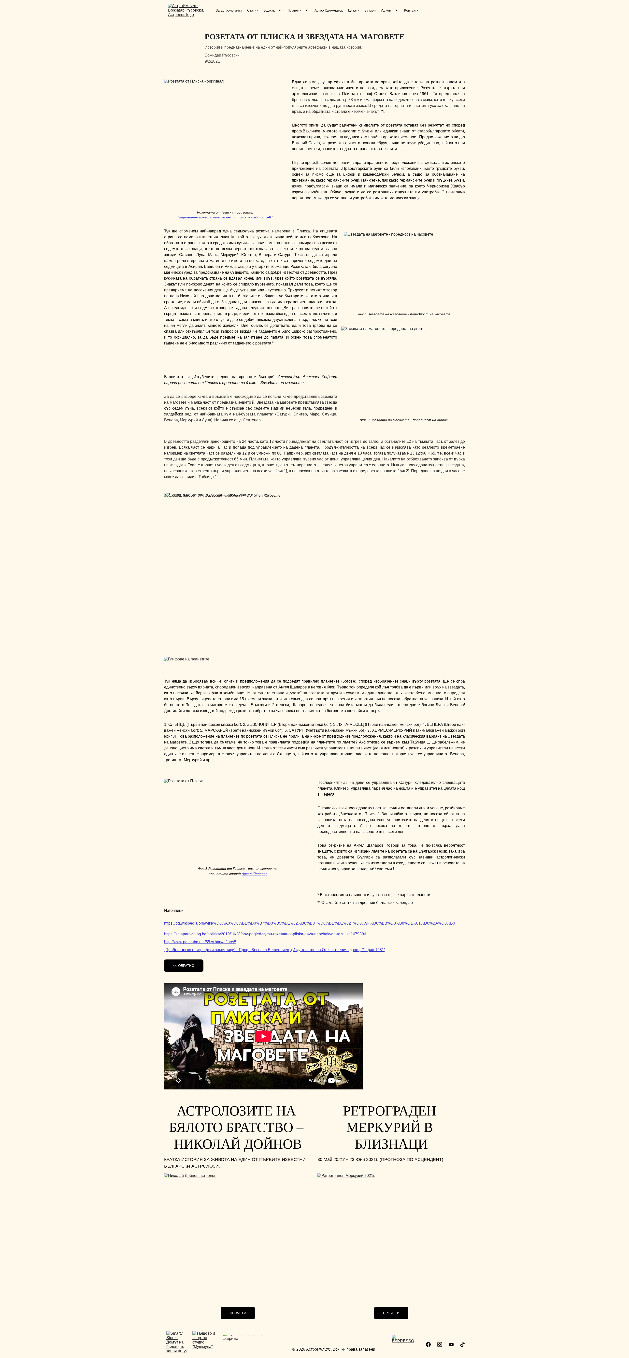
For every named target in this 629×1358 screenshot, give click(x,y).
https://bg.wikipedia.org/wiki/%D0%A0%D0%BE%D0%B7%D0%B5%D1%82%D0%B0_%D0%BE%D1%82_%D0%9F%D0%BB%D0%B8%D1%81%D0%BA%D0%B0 (309, 923)
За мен (370, 10)
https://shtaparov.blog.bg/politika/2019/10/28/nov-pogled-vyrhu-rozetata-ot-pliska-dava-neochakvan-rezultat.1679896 (265, 934)
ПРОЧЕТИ (238, 1313)
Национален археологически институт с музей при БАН (225, 217)
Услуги (386, 10)
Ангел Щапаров (254, 874)
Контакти (411, 10)
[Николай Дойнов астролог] (238, 1234)
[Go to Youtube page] (451, 1344)
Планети (294, 10)
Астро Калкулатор (328, 10)
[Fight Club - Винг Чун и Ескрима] (250, 1346)
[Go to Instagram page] (439, 1344)
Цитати (353, 10)
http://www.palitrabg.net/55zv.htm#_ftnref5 (200, 942)
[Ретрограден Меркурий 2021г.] (391, 1234)
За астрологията (229, 10)
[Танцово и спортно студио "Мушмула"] (205, 1344)
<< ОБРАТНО (183, 966)
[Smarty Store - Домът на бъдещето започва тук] (177, 1343)
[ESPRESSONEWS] (403, 1345)
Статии (252, 10)
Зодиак (269, 10)
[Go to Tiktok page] (462, 1344)
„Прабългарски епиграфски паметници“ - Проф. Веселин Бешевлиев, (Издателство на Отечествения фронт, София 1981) (274, 950)
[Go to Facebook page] (428, 1344)
